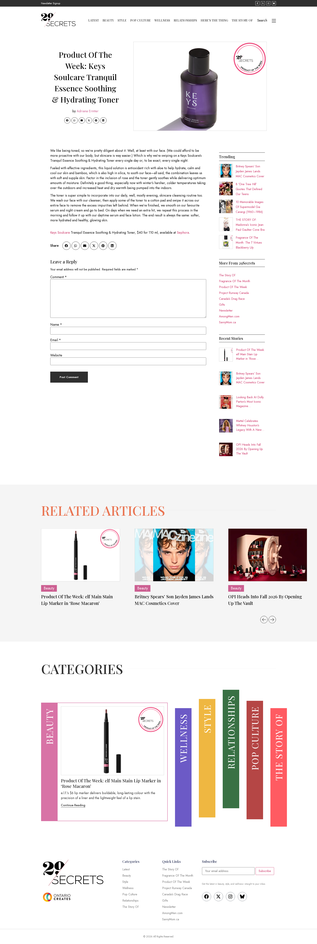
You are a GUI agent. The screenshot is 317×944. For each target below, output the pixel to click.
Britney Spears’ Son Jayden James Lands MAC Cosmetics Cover (250, 171)
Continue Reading (73, 805)
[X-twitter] (218, 896)
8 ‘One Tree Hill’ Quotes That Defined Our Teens (249, 189)
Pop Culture (140, 20)
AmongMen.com (229, 316)
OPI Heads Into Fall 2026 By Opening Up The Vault (249, 449)
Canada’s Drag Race (232, 299)
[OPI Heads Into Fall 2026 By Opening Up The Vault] (267, 554)
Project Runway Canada (234, 293)
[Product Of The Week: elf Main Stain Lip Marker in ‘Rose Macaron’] (80, 554)
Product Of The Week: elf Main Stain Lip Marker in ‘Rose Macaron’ (250, 354)
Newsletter (226, 310)
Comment (58, 277)
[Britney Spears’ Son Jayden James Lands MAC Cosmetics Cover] (174, 554)
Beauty (108, 20)
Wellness (162, 20)
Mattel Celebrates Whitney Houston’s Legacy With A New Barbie (249, 425)
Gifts (222, 305)
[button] (67, 120)
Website (56, 355)
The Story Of (242, 20)
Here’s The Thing (214, 20)
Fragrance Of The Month (234, 281)
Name (56, 324)
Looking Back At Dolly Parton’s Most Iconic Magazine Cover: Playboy (250, 401)
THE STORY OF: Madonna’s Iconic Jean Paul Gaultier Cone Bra (250, 225)
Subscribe (265, 871)
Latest (93, 20)
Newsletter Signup (50, 3)
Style (122, 20)
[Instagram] (230, 896)
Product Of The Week (233, 287)
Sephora (183, 232)
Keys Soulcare (60, 232)
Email (55, 340)
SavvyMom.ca (227, 322)
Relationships (185, 20)
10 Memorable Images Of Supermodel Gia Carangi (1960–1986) (249, 207)
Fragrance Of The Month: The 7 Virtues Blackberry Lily (249, 242)
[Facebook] (206, 896)
